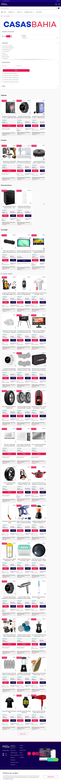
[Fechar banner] (57, 773)
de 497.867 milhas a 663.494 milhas (11, 79)
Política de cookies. (9, 778)
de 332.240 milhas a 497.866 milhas (11, 77)
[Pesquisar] (56, 8)
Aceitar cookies (51, 776)
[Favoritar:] (16, 113)
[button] (43, 114)
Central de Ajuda (13, 752)
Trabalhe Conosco (21, 746)
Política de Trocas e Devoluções (14, 763)
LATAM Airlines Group (23, 751)
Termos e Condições (22, 756)
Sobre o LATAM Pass (14, 755)
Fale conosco (13, 750)
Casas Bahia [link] (8, 16)
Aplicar (16, 70)
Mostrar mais (23, 733)
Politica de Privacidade (12, 759)
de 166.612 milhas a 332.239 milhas (11, 75)
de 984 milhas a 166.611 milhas (10, 73)
